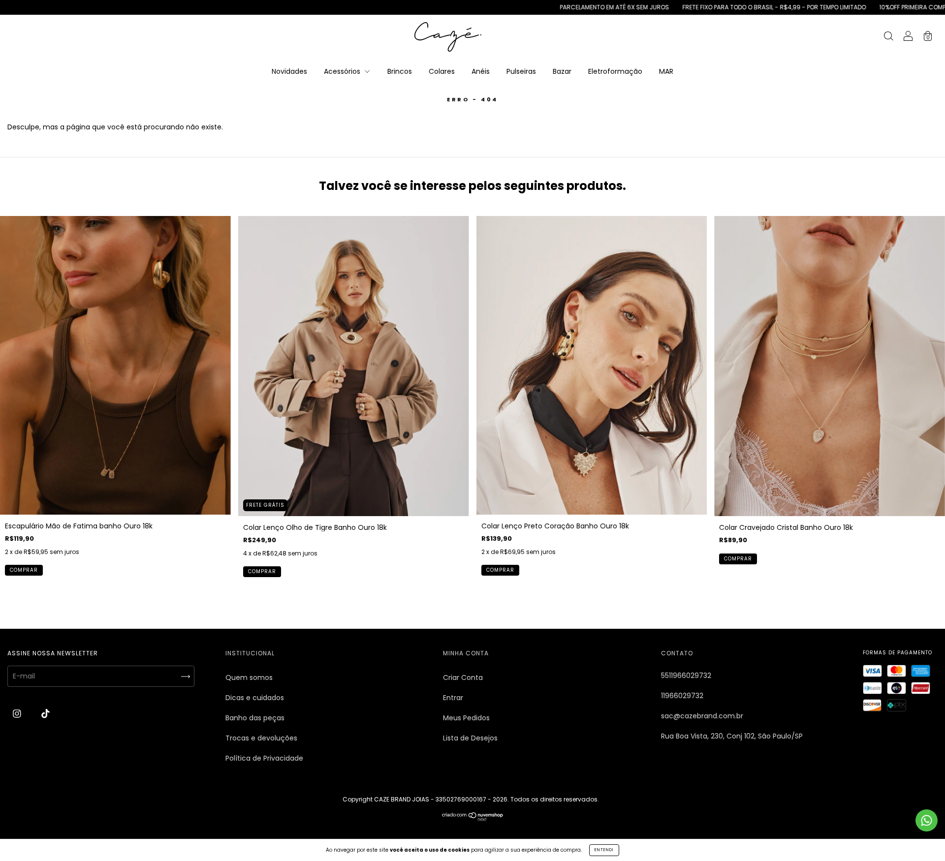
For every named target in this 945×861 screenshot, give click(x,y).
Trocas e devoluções (261, 738)
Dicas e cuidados (254, 698)
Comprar (24, 570)
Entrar (453, 698)
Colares (442, 71)
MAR (666, 71)
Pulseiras (521, 71)
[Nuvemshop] (473, 819)
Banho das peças (254, 718)
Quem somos (249, 677)
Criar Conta (463, 677)
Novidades (289, 71)
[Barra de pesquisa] (888, 37)
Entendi (604, 850)
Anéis (481, 71)
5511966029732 (686, 675)
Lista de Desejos (470, 738)
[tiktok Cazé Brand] (45, 713)
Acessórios (343, 71)
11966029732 (682, 696)
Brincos (399, 71)
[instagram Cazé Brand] (18, 713)
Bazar (562, 71)
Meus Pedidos (466, 718)
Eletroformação (615, 71)
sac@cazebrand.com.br (702, 716)
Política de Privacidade (264, 758)
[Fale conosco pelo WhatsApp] (926, 820)
